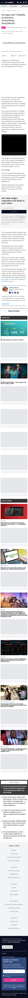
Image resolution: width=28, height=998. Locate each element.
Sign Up (14, 980)
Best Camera (14, 918)
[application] (14, 143)
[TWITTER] (10, 293)
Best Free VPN (14, 853)
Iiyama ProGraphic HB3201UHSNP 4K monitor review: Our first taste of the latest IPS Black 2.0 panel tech (14, 824)
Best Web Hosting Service (14, 857)
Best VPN (14, 850)
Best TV (14, 887)
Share (5, 55)
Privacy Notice (22, 217)
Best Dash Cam (14, 921)
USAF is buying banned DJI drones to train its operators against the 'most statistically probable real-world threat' (15, 789)
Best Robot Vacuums (14, 928)
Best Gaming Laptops (14, 870)
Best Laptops (14, 867)
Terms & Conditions (13, 987)
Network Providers (11, 10)
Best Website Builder (14, 860)
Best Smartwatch (14, 894)
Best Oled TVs (14, 891)
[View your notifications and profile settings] (17, 2)
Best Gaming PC (14, 874)
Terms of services (20, 216)
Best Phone (14, 884)
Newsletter (23, 55)
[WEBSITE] (15, 293)
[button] (26, 2)
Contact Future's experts (8, 957)
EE (18, 10)
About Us (4, 953)
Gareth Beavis (11, 27)
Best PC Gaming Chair (14, 877)
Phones (3, 10)
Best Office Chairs (14, 911)
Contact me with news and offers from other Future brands (14, 975)
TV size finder (13, 6)
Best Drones (14, 924)
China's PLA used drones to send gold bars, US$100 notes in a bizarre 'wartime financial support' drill (14, 813)
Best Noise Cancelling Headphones (14, 904)
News (3, 27)
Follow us (15, 55)
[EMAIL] (18, 293)
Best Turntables (14, 901)
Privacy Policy (19, 985)
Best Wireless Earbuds (14, 908)
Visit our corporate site (14, 942)
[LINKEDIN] (13, 293)
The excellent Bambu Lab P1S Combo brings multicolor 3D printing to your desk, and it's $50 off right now (14, 835)
